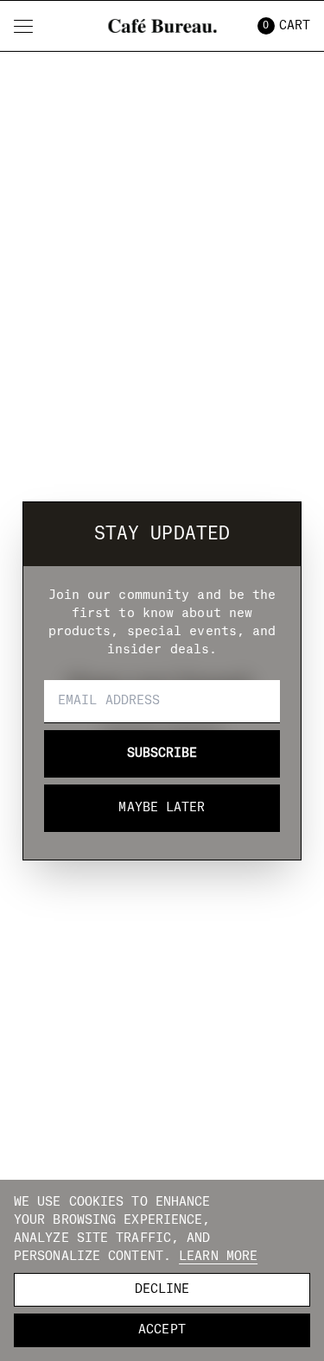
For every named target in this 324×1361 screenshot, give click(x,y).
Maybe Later (161, 808)
